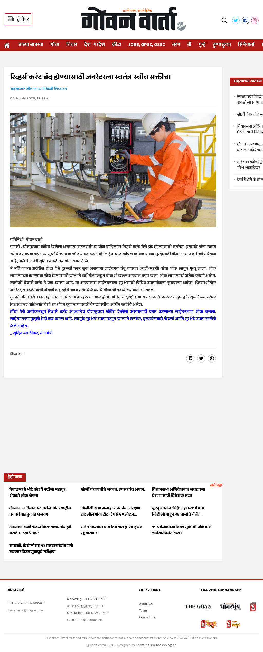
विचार (71, 45)
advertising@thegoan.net (85, 606)
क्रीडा (116, 45)
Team (143, 611)
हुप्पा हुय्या (222, 45)
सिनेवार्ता (246, 45)
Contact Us (147, 618)
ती (189, 45)
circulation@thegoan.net (85, 620)
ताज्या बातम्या (30, 45)
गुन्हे (202, 45)
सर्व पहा (216, 485)
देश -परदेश (94, 45)
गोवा (54, 45)
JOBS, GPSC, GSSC (146, 45)
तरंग (176, 45)
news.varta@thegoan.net (26, 611)
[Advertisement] (113, 424)
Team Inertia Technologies (156, 645)
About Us (146, 604)
